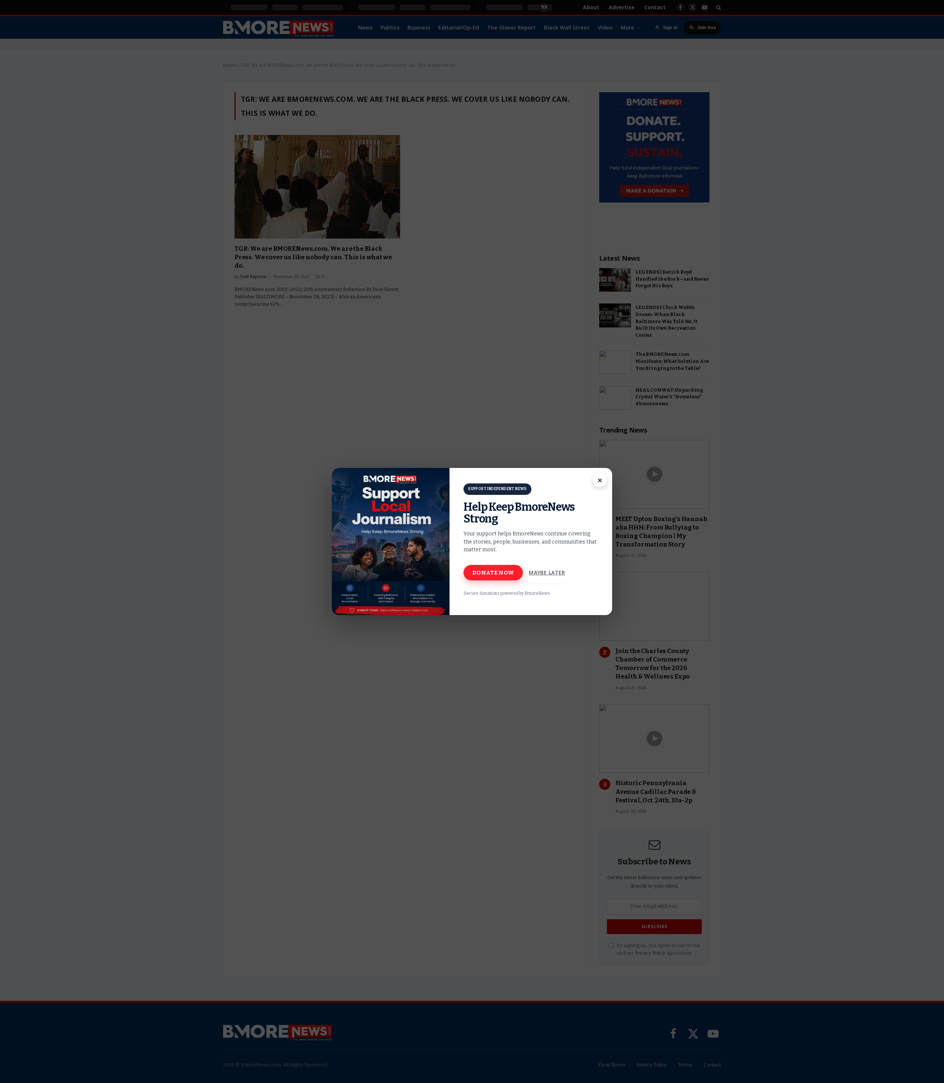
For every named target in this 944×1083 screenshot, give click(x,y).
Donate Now (493, 572)
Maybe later (547, 572)
